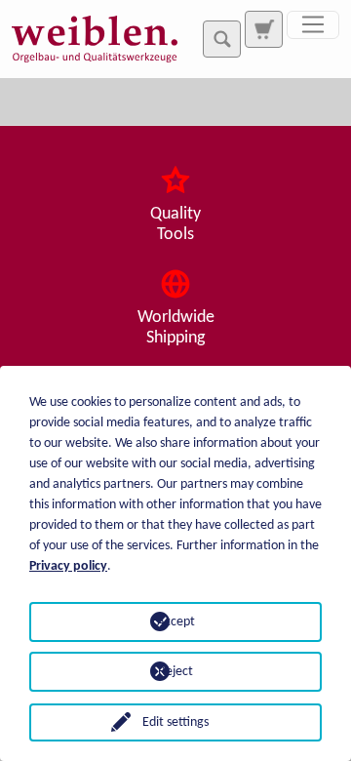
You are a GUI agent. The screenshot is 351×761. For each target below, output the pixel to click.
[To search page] (263, 29)
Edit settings (175, 722)
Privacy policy (68, 566)
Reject (175, 671)
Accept (176, 622)
